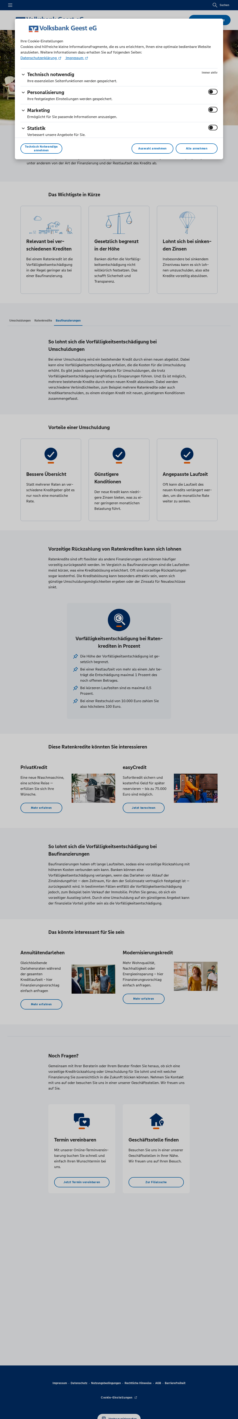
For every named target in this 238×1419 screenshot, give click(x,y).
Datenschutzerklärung (39, 58)
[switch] (213, 92)
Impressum (74, 58)
